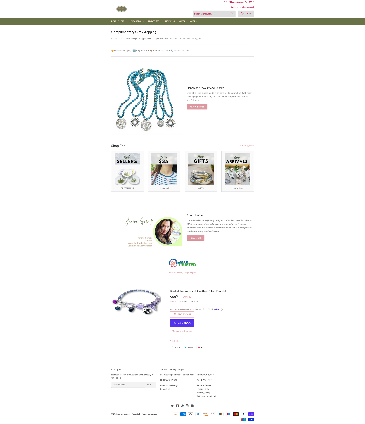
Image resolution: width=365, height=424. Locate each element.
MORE (192, 21)
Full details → (176, 341)
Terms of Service (204, 385)
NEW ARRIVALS (136, 21)
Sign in (233, 7)
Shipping (174, 301)
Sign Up (150, 385)
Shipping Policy (203, 392)
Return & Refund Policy (207, 396)
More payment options (182, 331)
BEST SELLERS (117, 21)
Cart (248, 13)
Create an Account (247, 7)
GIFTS (182, 21)
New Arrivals (197, 107)
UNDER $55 (169, 21)
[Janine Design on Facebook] (177, 406)
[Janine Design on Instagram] (187, 406)
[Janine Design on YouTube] (192, 406)
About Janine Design (169, 385)
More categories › (246, 145)
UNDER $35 (153, 21)
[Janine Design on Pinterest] (182, 406)
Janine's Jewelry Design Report (182, 272)
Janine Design (123, 414)
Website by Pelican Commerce (144, 414)
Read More (195, 238)
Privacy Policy (203, 389)
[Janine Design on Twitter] (172, 406)
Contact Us (165, 389)
